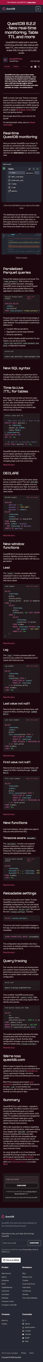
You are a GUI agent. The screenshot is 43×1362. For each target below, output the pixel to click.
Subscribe (21, 1186)
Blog (24, 1273)
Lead (6, 567)
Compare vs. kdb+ (8, 1301)
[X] (39, 67)
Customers (5, 1291)
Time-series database (29, 1298)
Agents (4, 1277)
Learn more (31, 2)
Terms (31, 1353)
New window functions (13, 546)
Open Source (6, 1273)
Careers (4, 1324)
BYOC (4, 1284)
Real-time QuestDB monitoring (20, 135)
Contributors (26, 1291)
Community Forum (18, 1162)
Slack (5, 1164)
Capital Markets (7, 1287)
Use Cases (5, 1294)
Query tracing (15, 961)
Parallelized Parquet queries (17, 271)
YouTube (28, 1334)
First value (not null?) (17, 762)
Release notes (27, 1277)
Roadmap (5, 1298)
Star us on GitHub (12, 1260)
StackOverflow (30, 1327)
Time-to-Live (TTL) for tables (15, 389)
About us (5, 1320)
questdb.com (32, 1071)
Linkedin (28, 1331)
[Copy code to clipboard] (38, 303)
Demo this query (30, 297)
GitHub (27, 1324)
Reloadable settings (19, 893)
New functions (15, 823)
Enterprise (5, 1280)
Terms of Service (19, 1194)
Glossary (25, 1294)
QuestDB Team (15, 59)
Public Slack (26, 1287)
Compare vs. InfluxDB (9, 1305)
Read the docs (9, 465)
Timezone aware (19, 838)
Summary (11, 1100)
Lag (5, 649)
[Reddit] (31, 67)
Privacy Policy (31, 1191)
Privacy (23, 1353)
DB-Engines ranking (24, 110)
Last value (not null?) (16, 703)
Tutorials (25, 1280)
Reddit (27, 1338)
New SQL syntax (16, 368)
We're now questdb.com (14, 1058)
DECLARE (11, 473)
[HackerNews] (35, 67)
